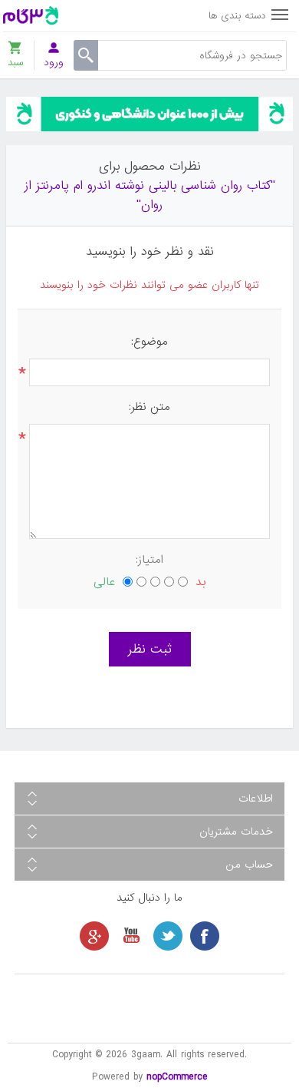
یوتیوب (131, 936)
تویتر (167, 936)
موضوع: (149, 341)
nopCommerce (177, 1077)
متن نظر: (149, 407)
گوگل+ (94, 936)
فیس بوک (204, 936)
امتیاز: (149, 560)
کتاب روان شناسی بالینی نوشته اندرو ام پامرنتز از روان (148, 195)
